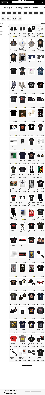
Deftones (11, 176)
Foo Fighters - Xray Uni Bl (39, 301)
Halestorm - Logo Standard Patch (22, 258)
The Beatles (29, 49)
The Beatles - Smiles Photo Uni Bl (13, 75)
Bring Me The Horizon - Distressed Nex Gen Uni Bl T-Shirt (31, 161)
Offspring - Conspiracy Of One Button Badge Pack (31, 259)
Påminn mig (16, 36)
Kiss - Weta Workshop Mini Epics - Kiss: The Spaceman (22, 231)
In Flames (29, 175)
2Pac (28, 189)
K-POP (15, 3)
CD (10, 3)
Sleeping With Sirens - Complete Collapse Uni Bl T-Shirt (40, 330)
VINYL (9, 3)
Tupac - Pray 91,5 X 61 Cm (30, 188)
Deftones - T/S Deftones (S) (40, 132)
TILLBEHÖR (19, 3)
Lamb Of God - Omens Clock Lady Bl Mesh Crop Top (22, 175)
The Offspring (29, 260)
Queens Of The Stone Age (21, 49)
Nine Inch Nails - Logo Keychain (13, 357)
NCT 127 (19, 218)
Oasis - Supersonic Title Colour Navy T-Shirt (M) (22, 161)
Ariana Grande (38, 49)
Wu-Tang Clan (20, 359)
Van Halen (11, 246)
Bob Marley (38, 176)
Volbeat (10, 147)
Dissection (11, 34)
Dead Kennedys (29, 204)
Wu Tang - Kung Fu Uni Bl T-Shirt (22, 132)
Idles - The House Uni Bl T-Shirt (31, 329)
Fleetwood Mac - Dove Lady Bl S (40, 89)
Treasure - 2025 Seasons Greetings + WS (21, 146)
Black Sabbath (11, 218)
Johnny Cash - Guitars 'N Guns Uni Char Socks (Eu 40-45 (13, 90)
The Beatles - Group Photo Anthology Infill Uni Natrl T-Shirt (31, 118)
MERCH (17, 3)
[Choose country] (41, 2)
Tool (19, 203)
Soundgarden (20, 345)
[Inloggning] (42, 2)
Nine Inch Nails (11, 358)
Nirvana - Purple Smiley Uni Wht (31, 75)
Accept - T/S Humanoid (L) (30, 146)
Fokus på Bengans (24, 3)
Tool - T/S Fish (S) (21, 202)
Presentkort (34, 3)
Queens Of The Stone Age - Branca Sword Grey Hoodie (22, 48)
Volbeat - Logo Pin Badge (12, 146)
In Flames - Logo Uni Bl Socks (31, 174)
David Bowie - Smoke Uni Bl (40, 357)
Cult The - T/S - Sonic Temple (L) (13, 202)
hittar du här (15, 393)
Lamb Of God (20, 176)
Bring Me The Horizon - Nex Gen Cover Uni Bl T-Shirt (31, 301)
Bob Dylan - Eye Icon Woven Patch (13, 329)
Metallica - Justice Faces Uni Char (13, 301)
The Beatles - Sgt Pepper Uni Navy (31, 61)
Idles (28, 330)
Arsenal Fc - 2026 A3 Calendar (31, 216)
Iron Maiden (20, 246)
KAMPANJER (30, 3)
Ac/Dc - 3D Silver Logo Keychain (40, 258)
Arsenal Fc (29, 217)
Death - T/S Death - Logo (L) (31, 132)
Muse (10, 232)
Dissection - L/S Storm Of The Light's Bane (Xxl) (40, 104)
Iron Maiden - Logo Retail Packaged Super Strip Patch (22, 245)
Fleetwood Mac (29, 91)
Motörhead (20, 190)
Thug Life (11, 190)
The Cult (10, 203)
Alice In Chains (29, 345)
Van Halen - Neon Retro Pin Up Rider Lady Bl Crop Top (13, 245)
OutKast (37, 77)
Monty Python (38, 232)
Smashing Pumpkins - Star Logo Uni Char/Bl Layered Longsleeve (40, 315)
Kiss (37, 218)
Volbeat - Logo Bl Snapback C (31, 357)
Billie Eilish (38, 204)
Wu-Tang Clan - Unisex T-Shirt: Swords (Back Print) (22, 358)
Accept (28, 147)
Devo (37, 190)
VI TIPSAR (28, 3)
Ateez (37, 35)
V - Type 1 (11, 160)
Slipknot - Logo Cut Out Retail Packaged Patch (40, 287)
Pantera (10, 49)
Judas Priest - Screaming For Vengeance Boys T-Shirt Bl (22, 104)
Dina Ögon (20, 63)
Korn (37, 345)
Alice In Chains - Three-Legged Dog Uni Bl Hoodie (31, 344)
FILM (13, 3)
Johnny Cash (11, 91)
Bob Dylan (11, 330)
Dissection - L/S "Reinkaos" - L (13, 33)
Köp (34, 36)
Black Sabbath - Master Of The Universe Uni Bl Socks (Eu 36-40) (13, 217)
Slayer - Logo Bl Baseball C (39, 244)
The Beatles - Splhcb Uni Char (40, 61)
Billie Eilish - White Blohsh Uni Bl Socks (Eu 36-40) (40, 203)
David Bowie (38, 358)
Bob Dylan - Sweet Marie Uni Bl (31, 244)
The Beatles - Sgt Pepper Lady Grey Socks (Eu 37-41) (22, 90)
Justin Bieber (29, 35)
